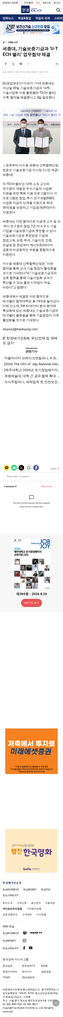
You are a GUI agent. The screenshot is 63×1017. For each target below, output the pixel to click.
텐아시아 (27, 971)
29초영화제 (28, 977)
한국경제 (7, 965)
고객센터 (27, 914)
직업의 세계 (42, 18)
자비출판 (28, 2)
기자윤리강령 (34, 908)
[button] (57, 3)
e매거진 (47, 2)
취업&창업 (24, 18)
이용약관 (50, 902)
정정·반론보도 (10, 914)
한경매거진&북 (10, 2)
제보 (38, 2)
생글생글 (46, 971)
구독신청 (22, 902)
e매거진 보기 (31, 602)
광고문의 (36, 902)
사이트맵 (41, 914)
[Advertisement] (31, 670)
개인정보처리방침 (12, 908)
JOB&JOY (13, 42)
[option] (31, 29)
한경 (11, 889)
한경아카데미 (10, 971)
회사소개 (7, 902)
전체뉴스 (8, 18)
